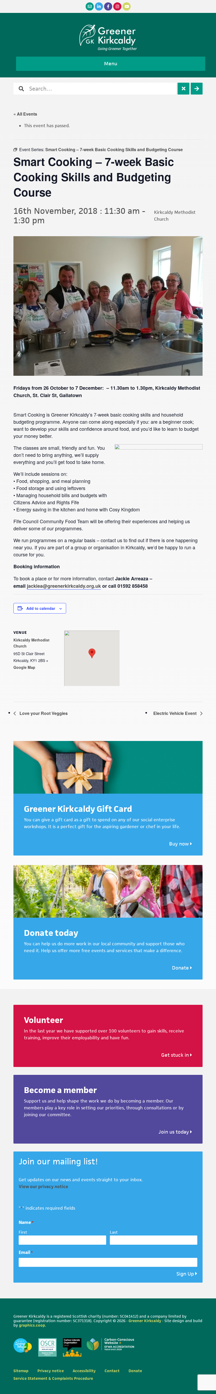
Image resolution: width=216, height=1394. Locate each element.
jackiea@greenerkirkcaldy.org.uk (64, 585)
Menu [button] (110, 63)
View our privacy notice (43, 1186)
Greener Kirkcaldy (108, 35)
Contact (112, 1370)
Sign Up (185, 1274)
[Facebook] (108, 6)
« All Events (25, 114)
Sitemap (20, 1370)
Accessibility (84, 1370)
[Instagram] (117, 6)
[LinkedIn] (99, 6)
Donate (181, 968)
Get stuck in (175, 1055)
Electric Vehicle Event (175, 713)
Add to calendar (40, 608)
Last (114, 1232)
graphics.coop (32, 1325)
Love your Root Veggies (43, 713)
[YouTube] (126, 6)
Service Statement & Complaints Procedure (53, 1378)
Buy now (179, 844)
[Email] (90, 6)
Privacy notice (50, 1370)
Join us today (174, 1132)
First (23, 1232)
